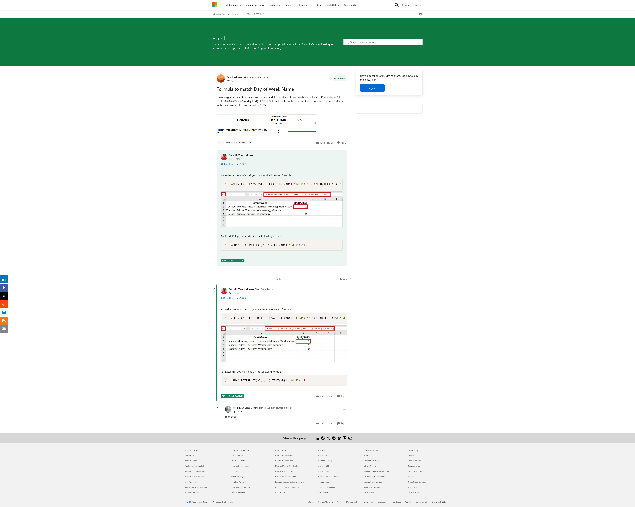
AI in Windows (191, 482)
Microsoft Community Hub (224, 14)
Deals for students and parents (287, 487)
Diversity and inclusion (417, 482)
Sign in (372, 88)
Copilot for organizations (195, 471)
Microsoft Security (325, 460)
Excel (265, 14)
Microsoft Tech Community (374, 476)
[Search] (397, 5)
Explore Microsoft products (196, 487)
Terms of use (368, 502)
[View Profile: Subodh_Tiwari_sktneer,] (224, 157)
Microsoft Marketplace (373, 482)
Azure (366, 455)
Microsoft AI (322, 455)
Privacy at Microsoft (415, 471)
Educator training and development (289, 482)
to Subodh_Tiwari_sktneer (278, 407)
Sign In (417, 4)
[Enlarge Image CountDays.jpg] (282, 209)
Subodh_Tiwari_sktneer (241, 155)
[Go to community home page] (214, 4)
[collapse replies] (214, 289)
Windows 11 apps (192, 492)
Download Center (238, 460)
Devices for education (284, 460)
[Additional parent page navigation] (241, 14)
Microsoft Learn (370, 466)
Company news (414, 466)
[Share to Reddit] (334, 438)
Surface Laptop (191, 460)
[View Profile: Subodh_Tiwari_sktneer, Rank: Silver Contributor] (224, 291)
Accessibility (413, 487)
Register (406, 4)
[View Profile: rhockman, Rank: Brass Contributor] (228, 409)
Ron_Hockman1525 (237, 76)
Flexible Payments (238, 492)
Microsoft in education (284, 455)
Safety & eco (396, 502)
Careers (411, 455)
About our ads (422, 502)
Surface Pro (189, 455)
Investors (411, 476)
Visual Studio (369, 492)
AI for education (281, 492)
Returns (234, 471)
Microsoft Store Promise (241, 487)
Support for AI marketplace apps (376, 471)
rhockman (238, 407)
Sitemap (311, 502)
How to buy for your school (286, 476)
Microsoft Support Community (264, 48)
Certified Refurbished (239, 482)
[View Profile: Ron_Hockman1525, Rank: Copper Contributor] (221, 78)
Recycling (408, 502)
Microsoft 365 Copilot (326, 487)
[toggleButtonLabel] (420, 14)
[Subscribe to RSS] (344, 438)
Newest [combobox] (345, 279)
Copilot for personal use (194, 476)
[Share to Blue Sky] (339, 438)
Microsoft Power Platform (328, 476)
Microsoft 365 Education (285, 471)
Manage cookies (352, 502)
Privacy (339, 502)
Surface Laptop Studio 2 (194, 466)
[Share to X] (328, 438)
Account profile (237, 455)
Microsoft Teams (324, 482)
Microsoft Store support (240, 466)
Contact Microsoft (325, 502)
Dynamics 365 (323, 466)
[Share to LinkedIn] (317, 438)
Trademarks (382, 502)
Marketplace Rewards (372, 487)
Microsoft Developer (372, 460)
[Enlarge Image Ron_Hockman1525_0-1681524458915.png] (267, 123)
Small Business (323, 492)
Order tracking (237, 476)
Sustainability (413, 492)
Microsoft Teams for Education (287, 466)
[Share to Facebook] (323, 438)
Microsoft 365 (253, 14)
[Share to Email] (350, 438)
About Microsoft (414, 460)
